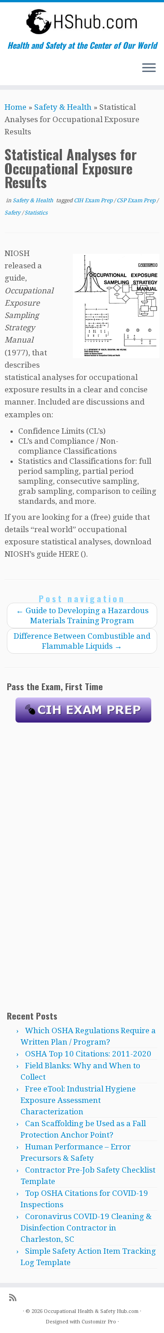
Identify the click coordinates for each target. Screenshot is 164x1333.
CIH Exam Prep (94, 200)
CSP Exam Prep (137, 200)
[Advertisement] (83, 865)
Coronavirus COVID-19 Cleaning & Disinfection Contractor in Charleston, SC (86, 1228)
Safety (13, 213)
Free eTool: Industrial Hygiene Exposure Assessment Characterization (78, 1100)
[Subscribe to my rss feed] (15, 1297)
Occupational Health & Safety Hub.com (91, 1311)
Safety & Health (63, 107)
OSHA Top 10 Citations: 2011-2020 (88, 1053)
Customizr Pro (99, 1322)
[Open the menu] (149, 69)
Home (15, 107)
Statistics (36, 213)
